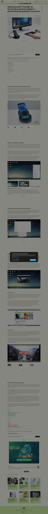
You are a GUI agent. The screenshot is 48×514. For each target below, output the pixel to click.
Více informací (17, 256)
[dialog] (24, 257)
